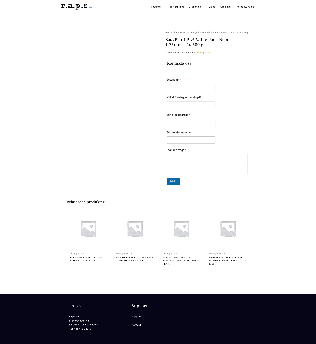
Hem (167, 32)
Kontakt (136, 324)
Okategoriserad (180, 32)
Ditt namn (174, 79)
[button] (163, 6)
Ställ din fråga (176, 150)
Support (136, 316)
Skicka (173, 181)
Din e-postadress (178, 114)
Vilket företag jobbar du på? (185, 97)
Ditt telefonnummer (179, 132)
